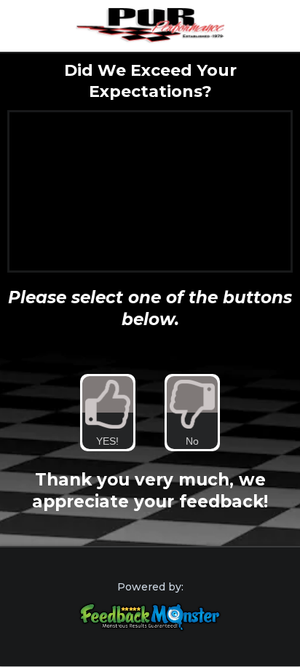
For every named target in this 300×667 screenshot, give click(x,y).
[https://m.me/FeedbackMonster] (150, 617)
